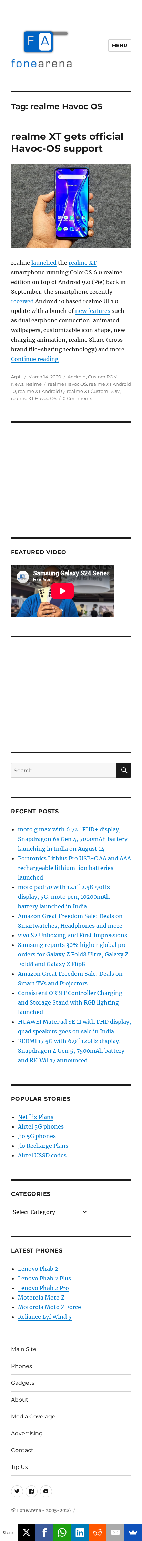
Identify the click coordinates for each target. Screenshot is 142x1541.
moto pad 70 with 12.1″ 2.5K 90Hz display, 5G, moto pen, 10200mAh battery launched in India (64, 897)
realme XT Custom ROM (93, 391)
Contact (22, 1450)
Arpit (16, 376)
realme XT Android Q (41, 391)
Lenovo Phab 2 (38, 1268)
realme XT (83, 262)
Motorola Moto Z (41, 1297)
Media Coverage (33, 1416)
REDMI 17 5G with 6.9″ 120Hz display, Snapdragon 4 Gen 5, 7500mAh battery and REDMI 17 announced (71, 1051)
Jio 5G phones (37, 1136)
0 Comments (77, 398)
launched (44, 262)
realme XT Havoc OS (34, 398)
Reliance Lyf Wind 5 (45, 1316)
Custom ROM (103, 376)
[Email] (115, 1532)
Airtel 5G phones (41, 1126)
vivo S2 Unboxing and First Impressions (72, 935)
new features (92, 310)
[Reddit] (98, 1532)
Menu (119, 45)
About (19, 1399)
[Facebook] (44, 1532)
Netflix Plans (35, 1116)
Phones (21, 1366)
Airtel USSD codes (42, 1155)
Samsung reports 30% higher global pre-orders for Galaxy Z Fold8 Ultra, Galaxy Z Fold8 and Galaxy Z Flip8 (74, 954)
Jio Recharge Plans (43, 1145)
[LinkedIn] (80, 1532)
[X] (27, 1532)
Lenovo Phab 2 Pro (43, 1287)
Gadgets (22, 1383)
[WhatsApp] (62, 1532)
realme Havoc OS (67, 384)
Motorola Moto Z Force (49, 1307)
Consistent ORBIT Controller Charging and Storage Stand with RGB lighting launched (70, 1002)
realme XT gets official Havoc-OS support (67, 142)
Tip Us (19, 1467)
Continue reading (35, 358)
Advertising (27, 1433)
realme (34, 384)
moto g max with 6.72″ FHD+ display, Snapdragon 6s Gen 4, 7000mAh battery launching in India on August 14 (73, 839)
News (17, 384)
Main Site (24, 1349)
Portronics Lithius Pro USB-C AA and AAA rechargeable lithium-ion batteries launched (74, 868)
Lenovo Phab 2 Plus (44, 1278)
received (22, 301)
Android (77, 376)
